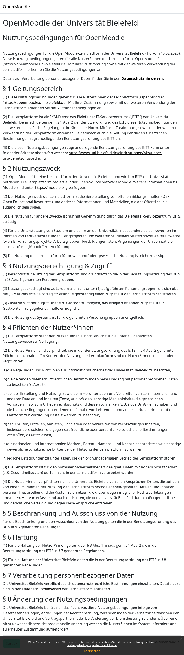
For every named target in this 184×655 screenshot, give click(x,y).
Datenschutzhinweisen (142, 78)
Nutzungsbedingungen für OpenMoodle (92, 645)
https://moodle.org (51, 187)
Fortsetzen (92, 651)
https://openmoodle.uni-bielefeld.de (34, 102)
